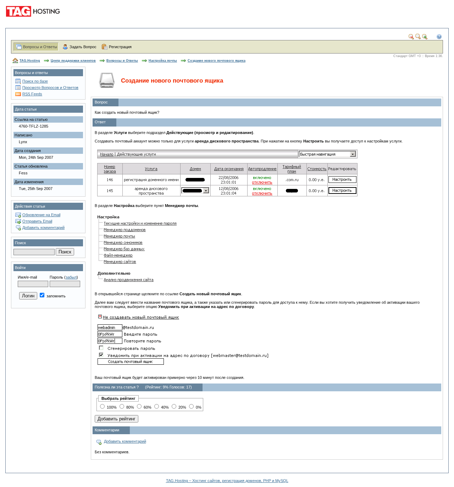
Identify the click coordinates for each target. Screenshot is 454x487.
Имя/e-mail (27, 277)
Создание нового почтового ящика (216, 60)
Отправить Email (37, 221)
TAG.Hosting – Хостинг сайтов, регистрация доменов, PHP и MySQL (227, 480)
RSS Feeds (32, 94)
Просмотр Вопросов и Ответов (50, 87)
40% (164, 407)
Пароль (56, 277)
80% (129, 407)
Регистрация (120, 47)
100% (111, 407)
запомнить (55, 296)
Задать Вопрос (83, 47)
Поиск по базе (35, 81)
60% (147, 407)
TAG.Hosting (30, 60)
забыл (71, 277)
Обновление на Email (41, 215)
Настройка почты (163, 60)
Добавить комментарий (43, 227)
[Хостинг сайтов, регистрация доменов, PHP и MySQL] (34, 21)
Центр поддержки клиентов (73, 60)
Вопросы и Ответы (40, 47)
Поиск (20, 243)
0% (198, 407)
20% (181, 407)
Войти (20, 267)
